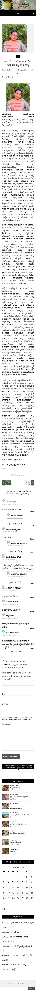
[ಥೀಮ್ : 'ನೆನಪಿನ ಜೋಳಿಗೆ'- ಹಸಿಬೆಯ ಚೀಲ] (29, 482)
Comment (6, 724)
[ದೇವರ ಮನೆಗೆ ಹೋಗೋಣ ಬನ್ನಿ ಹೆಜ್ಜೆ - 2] (6, 482)
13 (18, 887)
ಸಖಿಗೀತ (12, 851)
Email (4, 694)
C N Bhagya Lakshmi (22, 70)
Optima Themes (24, 983)
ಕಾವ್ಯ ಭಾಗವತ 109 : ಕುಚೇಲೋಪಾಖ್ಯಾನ (15, 789)
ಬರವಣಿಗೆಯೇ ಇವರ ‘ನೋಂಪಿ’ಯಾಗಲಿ (15, 843)
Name (4, 684)
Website (5, 704)
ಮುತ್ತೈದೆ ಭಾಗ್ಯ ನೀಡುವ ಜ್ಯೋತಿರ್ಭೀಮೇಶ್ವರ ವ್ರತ (16, 807)
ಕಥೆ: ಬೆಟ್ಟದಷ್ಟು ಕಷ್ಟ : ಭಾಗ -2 (17, 833)
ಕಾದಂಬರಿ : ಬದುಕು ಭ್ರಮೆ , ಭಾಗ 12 (18, 825)
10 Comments (18, 475)
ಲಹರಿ (18, 57)
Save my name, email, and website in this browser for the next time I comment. (17, 718)
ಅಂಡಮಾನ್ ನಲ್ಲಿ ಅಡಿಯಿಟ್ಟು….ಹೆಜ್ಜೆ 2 (19, 816)
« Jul (4, 909)
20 (18, 893)
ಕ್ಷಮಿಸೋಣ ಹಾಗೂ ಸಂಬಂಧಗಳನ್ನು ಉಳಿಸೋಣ (19, 798)
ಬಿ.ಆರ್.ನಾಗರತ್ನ (10, 502)
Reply (32, 511)
